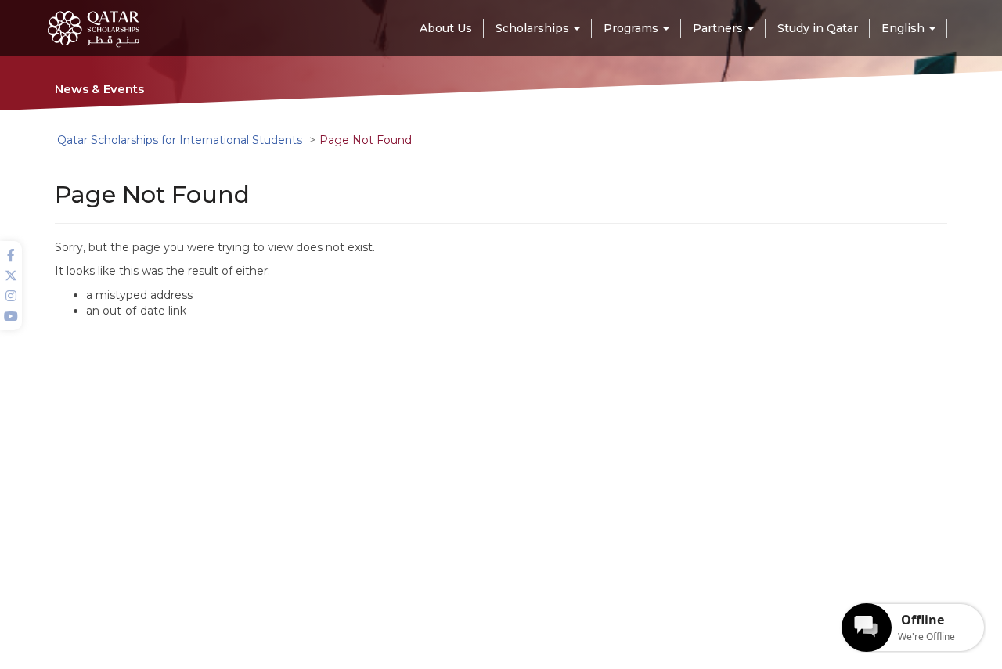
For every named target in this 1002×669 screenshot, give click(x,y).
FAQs (490, 568)
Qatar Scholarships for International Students (179, 140)
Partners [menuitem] (719, 28)
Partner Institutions (524, 547)
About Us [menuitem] (446, 28)
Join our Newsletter (721, 548)
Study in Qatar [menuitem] (817, 28)
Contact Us (504, 589)
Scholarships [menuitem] (534, 28)
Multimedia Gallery (357, 547)
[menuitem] (908, 28)
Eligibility (333, 589)
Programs (335, 568)
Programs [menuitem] (632, 28)
